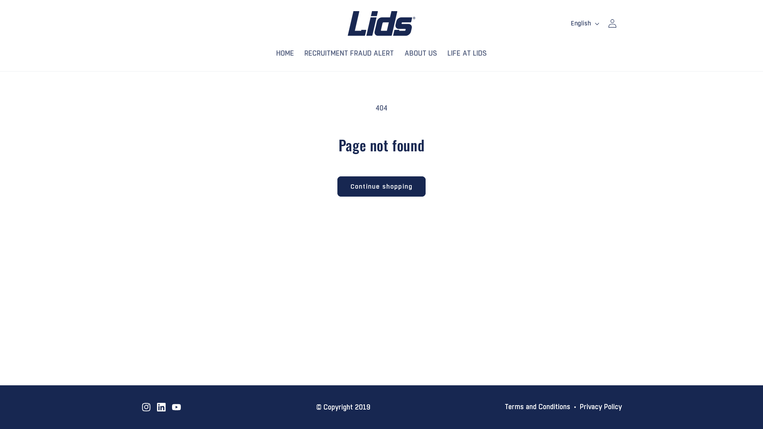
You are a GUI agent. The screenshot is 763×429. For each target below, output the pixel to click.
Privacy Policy (601, 407)
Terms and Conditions (537, 407)
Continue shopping (381, 186)
